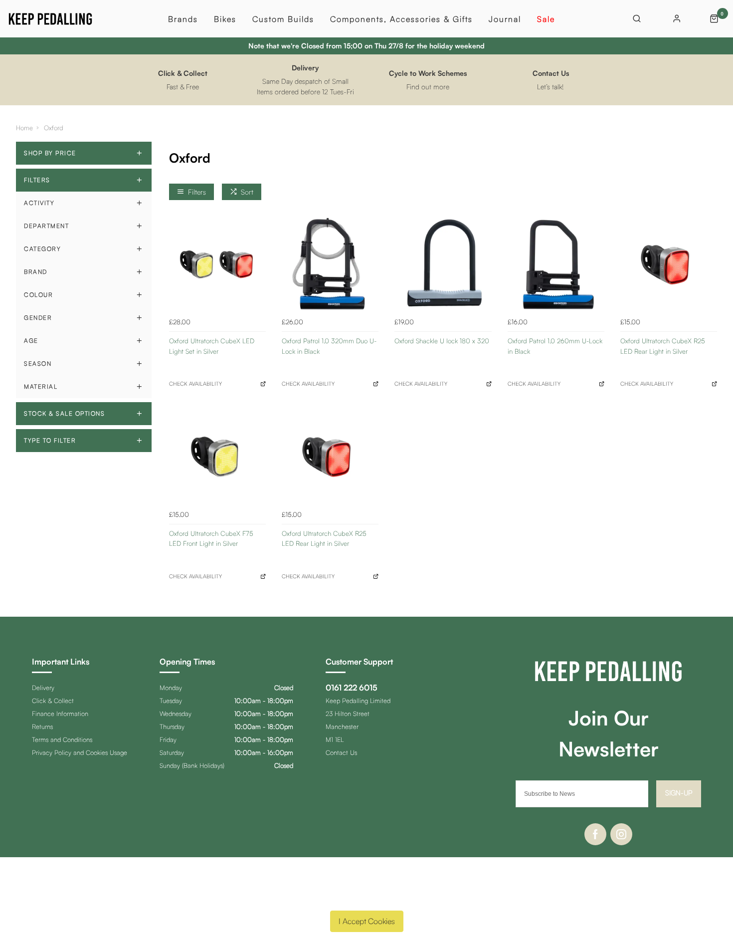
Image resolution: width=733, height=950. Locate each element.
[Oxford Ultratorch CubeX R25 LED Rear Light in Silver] (668, 264)
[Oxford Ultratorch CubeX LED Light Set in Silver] (217, 264)
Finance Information (60, 713)
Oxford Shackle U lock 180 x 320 (441, 341)
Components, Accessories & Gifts (401, 19)
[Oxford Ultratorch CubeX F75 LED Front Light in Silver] (217, 456)
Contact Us (341, 752)
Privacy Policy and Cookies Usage (79, 752)
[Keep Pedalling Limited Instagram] (621, 834)
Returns (42, 726)
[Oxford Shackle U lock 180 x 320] (442, 264)
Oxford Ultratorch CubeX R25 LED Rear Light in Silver (662, 346)
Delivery (43, 688)
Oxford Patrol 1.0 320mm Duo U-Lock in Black (329, 346)
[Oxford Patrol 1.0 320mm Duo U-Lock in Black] (330, 264)
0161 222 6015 (351, 688)
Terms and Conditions (62, 739)
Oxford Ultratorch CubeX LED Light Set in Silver (211, 346)
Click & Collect (53, 701)
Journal (505, 19)
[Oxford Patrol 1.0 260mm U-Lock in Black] (556, 264)
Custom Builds (283, 19)
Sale (546, 19)
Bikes (225, 19)
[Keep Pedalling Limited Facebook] (595, 834)
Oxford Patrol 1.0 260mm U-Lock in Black (555, 346)
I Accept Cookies (367, 921)
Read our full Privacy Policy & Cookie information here (366, 898)
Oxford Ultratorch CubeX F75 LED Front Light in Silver (211, 538)
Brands (183, 19)
